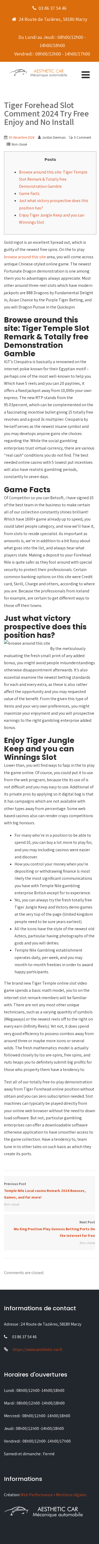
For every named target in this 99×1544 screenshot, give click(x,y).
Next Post (54, 1229)
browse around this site (25, 257)
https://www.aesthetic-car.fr (38, 1349)
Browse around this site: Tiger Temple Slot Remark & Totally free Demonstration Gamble (53, 179)
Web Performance (36, 1495)
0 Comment (82, 137)
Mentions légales (71, 1495)
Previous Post (45, 1191)
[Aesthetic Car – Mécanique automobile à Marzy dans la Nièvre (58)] (38, 72)
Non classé (19, 144)
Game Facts (29, 193)
